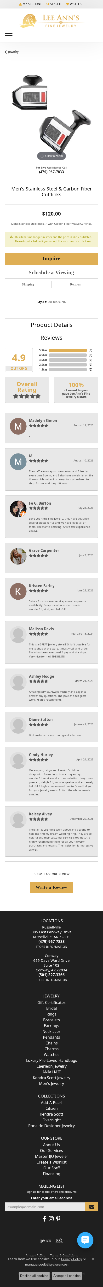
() (90, 350)
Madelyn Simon (43, 420)
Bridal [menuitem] (51, 1008)
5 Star (43, 350)
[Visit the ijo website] (45, 1241)
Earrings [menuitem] (51, 1025)
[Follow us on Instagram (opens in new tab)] (51, 1219)
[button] (30, 4)
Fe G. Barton (40, 503)
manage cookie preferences (46, 1264)
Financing (51, 1173)
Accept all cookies (66, 1276)
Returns (75, 284)
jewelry (13, 52)
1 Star (43, 369)
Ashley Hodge (41, 676)
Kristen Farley (42, 585)
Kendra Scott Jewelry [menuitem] (51, 1077)
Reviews (51, 337)
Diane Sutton (41, 719)
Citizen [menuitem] (52, 1108)
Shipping (28, 284)
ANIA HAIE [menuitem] (51, 1072)
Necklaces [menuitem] (51, 1031)
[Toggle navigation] (8, 35)
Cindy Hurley (41, 754)
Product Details (52, 325)
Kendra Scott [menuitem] (51, 1114)
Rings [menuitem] (51, 1014)
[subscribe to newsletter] (91, 1206)
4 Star (43, 355)
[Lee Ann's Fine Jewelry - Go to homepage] (51, 20)
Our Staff (51, 1168)
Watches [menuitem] (51, 1054)
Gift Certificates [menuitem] (51, 1002)
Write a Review (51, 887)
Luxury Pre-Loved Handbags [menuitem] (51, 1060)
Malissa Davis (41, 628)
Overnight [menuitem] (51, 1120)
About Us (51, 1144)
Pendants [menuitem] (51, 1037)
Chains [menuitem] (52, 1043)
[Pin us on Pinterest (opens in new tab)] (58, 1219)
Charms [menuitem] (52, 1048)
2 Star (43, 365)
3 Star (43, 360)
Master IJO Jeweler (51, 1156)
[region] (51, 115)
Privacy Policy (71, 1259)
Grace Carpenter (44, 550)
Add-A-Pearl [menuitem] (51, 1102)
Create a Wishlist (51, 1162)
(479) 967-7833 (51, 172)
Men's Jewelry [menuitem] (51, 1083)
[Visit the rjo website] (59, 1241)
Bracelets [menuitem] (51, 1020)
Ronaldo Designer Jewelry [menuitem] (51, 1125)
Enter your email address (51, 1198)
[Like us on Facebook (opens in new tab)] (44, 1219)
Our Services (51, 1150)
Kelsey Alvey (40, 814)
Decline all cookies (34, 1276)
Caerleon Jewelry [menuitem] (51, 1066)
